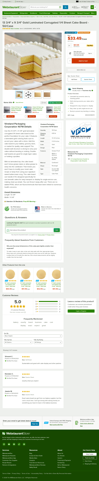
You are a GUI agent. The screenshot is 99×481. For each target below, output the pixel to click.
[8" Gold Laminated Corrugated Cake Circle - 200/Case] (41, 280)
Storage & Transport (83, 13)
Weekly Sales (33, 458)
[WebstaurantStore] (26, 433)
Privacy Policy (50, 234)
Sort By (6, 333)
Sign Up (35, 424)
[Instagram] (4, 444)
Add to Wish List (81, 70)
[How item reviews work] (25, 312)
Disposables (63, 13)
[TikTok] (19, 444)
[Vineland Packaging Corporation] (81, 131)
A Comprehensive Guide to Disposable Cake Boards (83, 160)
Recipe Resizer (7, 462)
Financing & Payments (64, 460)
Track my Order (90, 458)
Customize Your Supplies (9, 460)
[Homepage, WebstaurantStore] (14, 7)
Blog (30, 453)
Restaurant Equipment (11, 13)
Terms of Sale (6, 473)
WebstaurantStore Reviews (37, 465)
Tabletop (55, 13)
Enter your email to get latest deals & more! (19, 421)
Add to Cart (10, 116)
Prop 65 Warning (29, 201)
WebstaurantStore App (9, 458)
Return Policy (61, 467)
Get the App (19, 1)
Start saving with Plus (56, 424)
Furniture (72, 13)
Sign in (90, 53)
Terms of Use (41, 234)
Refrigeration (24, 13)
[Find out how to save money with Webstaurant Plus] (25, 107)
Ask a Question (56, 103)
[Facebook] (14, 444)
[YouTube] (9, 444)
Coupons (32, 460)
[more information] (92, 90)
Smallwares (33, 13)
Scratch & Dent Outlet (35, 455)
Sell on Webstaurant (63, 465)
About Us (60, 453)
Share (44, 102)
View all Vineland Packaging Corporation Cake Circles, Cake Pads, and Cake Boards (81, 143)
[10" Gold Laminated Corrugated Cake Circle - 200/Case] (10, 280)
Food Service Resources (36, 462)
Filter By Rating (38, 339)
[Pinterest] (24, 444)
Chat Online (88, 461)
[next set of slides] (62, 112)
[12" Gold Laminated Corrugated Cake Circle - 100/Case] (25, 280)
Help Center (7, 1)
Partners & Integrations (9, 465)
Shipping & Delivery (91, 464)
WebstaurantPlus (7, 453)
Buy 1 (69, 35)
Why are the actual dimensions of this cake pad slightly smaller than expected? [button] (30, 247)
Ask (56, 230)
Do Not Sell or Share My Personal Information (57, 473)
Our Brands (61, 455)
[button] (19, 95)
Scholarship (61, 462)
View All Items (19, 102)
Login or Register (81, 311)
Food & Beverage (44, 13)
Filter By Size (8, 339)
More (92, 13)
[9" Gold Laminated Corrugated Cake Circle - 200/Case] (56, 280)
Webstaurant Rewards (8, 455)
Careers (60, 458)
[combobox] (46, 7)
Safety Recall (33, 467)
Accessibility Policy (37, 473)
